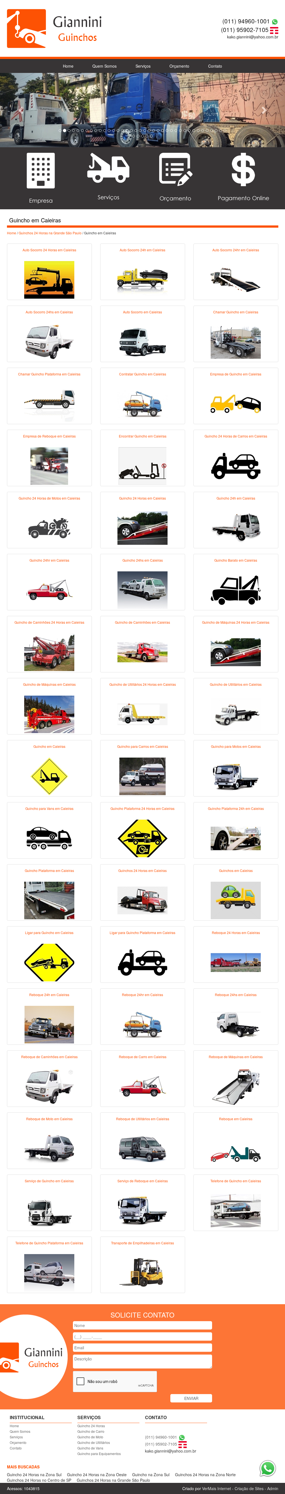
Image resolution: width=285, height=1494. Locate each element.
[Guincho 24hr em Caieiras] (49, 589)
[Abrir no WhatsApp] (274, 21)
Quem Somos (104, 66)
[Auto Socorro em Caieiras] (142, 341)
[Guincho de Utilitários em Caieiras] (236, 713)
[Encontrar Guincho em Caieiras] (142, 465)
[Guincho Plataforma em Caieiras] (49, 900)
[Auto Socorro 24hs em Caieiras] (49, 341)
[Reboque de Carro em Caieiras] (142, 1086)
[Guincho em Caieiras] (49, 775)
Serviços (143, 66)
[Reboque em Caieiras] (236, 1148)
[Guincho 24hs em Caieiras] (142, 589)
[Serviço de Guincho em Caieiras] (49, 1210)
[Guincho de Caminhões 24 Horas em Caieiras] (49, 651)
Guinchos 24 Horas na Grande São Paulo (50, 232)
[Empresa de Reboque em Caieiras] (49, 465)
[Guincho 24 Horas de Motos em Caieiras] (49, 527)
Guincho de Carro (90, 1431)
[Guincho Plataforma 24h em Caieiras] (236, 838)
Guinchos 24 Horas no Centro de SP (39, 1480)
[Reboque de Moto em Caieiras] (49, 1148)
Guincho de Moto (90, 1436)
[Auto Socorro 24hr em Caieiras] (236, 279)
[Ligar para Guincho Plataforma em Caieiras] (142, 962)
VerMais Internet (216, 1488)
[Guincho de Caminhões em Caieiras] (142, 651)
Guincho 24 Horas (91, 1425)
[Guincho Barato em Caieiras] (236, 589)
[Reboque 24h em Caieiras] (49, 1024)
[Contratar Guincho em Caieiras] (142, 403)
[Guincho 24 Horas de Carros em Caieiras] (236, 465)
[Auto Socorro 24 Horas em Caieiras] (49, 279)
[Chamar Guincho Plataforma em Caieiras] (49, 403)
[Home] (54, 28)
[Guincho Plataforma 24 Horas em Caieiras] (142, 838)
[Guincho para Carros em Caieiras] (142, 775)
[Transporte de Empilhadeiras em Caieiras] (142, 1272)
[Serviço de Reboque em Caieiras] (142, 1210)
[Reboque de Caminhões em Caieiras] (49, 1086)
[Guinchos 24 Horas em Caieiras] (142, 900)
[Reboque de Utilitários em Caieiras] (142, 1148)
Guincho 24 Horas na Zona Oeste (97, 1474)
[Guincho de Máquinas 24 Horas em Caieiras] (236, 651)
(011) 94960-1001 (246, 21)
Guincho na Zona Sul (150, 1474)
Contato (215, 66)
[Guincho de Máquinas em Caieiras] (49, 713)
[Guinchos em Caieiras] (236, 900)
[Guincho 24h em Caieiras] (236, 527)
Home (68, 66)
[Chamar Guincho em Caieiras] (236, 341)
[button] (21, 110)
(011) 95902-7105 (245, 29)
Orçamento (179, 66)
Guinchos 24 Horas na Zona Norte (205, 1474)
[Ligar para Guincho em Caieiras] (49, 962)
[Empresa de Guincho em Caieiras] (236, 403)
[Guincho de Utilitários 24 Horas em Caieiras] (142, 713)
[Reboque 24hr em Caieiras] (142, 1024)
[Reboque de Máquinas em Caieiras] (236, 1086)
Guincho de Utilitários (93, 1442)
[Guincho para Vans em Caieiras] (49, 838)
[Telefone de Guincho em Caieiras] (236, 1210)
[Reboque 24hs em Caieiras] (236, 1024)
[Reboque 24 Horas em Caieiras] (236, 962)
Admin (272, 1488)
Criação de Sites (249, 1488)
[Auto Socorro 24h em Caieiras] (142, 279)
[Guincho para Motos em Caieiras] (236, 775)
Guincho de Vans (90, 1448)
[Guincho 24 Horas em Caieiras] (142, 527)
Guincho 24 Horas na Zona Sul (34, 1474)
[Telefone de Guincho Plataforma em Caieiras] (49, 1272)
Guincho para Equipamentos (99, 1453)
